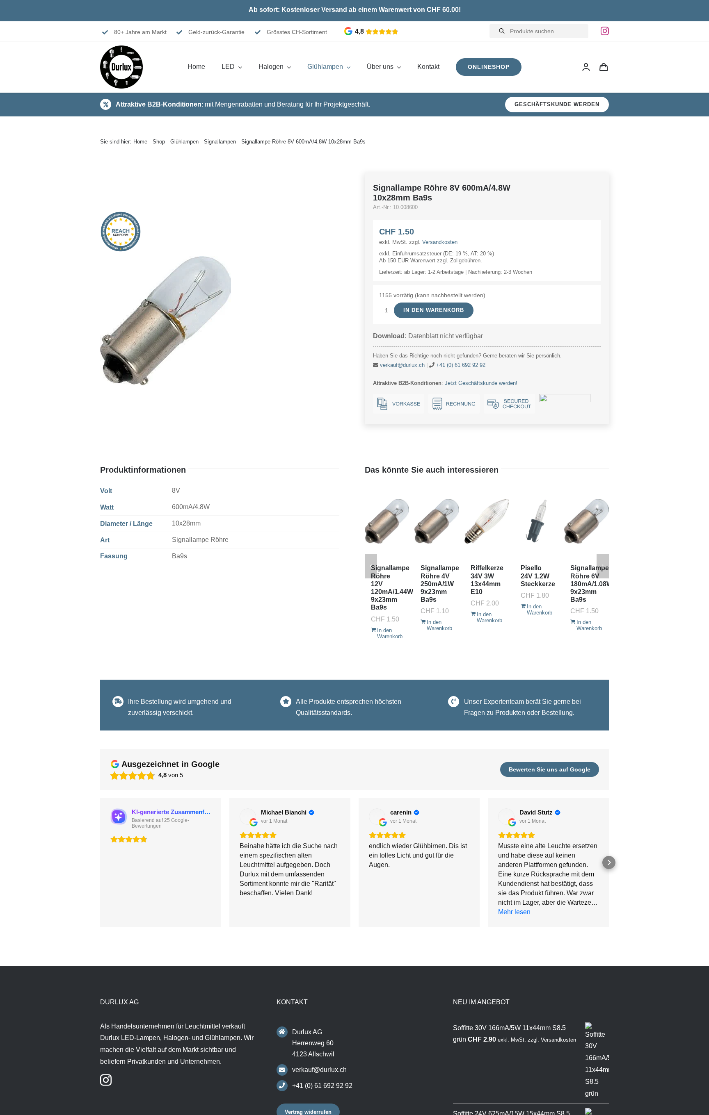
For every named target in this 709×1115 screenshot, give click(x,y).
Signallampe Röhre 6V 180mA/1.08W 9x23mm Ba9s (591, 583)
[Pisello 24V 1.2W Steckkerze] (537, 521)
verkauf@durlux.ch (402, 365)
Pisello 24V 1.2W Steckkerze (538, 575)
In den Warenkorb (433, 310)
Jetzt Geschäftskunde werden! (481, 383)
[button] (100, 862)
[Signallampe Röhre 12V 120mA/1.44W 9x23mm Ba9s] (387, 521)
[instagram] (605, 31)
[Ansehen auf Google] (248, 816)
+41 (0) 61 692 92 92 (460, 365)
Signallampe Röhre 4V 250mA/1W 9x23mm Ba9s (440, 583)
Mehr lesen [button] (514, 911)
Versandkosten (439, 242)
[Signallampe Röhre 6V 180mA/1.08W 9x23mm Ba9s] (586, 521)
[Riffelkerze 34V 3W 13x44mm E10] (486, 521)
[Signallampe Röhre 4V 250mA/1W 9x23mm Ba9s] (436, 521)
